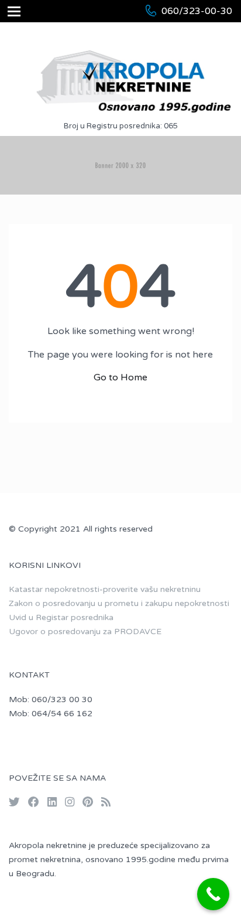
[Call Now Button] (213, 894)
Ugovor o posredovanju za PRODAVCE (85, 632)
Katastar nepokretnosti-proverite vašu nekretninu (105, 589)
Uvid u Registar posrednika (61, 617)
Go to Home (120, 377)
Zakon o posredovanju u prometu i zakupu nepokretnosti (119, 603)
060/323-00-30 (196, 11)
